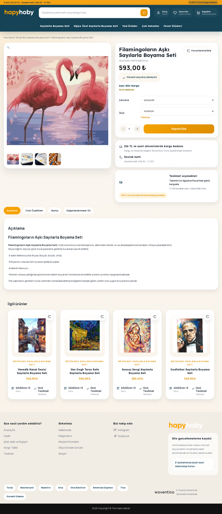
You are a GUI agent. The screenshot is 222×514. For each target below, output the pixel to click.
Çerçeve (124, 100)
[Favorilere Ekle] (49, 316)
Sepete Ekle (178, 129)
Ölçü (121, 112)
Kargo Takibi (11, 447)
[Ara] (144, 12)
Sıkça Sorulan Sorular (71, 447)
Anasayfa (9, 430)
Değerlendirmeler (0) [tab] (78, 210)
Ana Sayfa (9, 37)
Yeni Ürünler (129, 26)
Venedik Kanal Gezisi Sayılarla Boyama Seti (32, 371)
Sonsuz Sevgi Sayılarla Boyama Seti (137, 371)
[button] (8, 47)
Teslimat (9, 453)
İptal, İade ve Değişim (16, 442)
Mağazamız (65, 436)
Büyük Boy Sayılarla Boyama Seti (32, 37)
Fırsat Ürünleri (173, 26)
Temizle (145, 117)
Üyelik (7, 436)
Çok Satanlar (150, 26)
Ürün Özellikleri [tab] (34, 210)
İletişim (62, 453)
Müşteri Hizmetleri (69, 442)
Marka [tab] (54, 210)
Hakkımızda (65, 430)
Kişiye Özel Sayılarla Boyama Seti (96, 26)
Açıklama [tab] (12, 210)
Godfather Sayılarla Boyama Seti (190, 371)
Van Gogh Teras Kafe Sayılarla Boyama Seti (85, 371)
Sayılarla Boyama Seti (54, 26)
